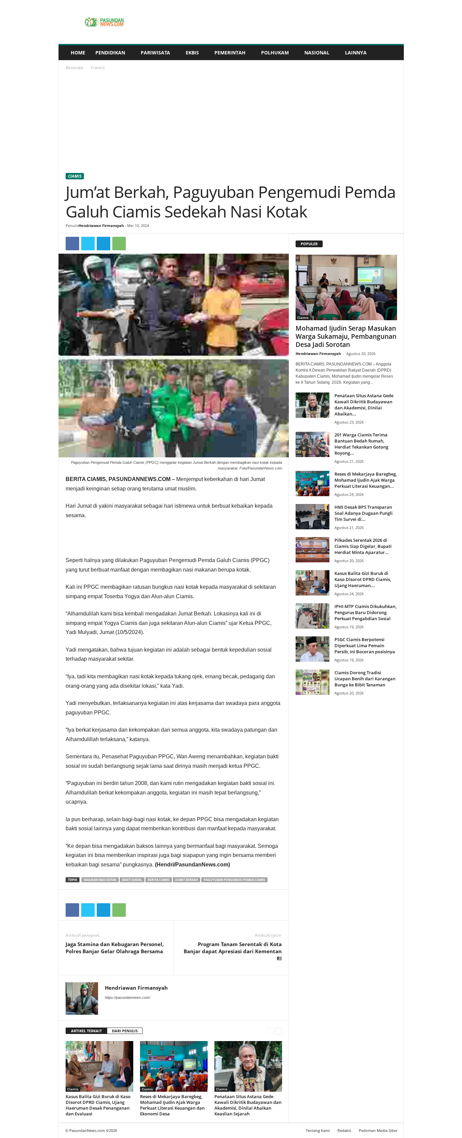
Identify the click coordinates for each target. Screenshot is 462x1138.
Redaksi (344, 1130)
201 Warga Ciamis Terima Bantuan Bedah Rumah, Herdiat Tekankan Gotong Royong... (361, 444)
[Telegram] (103, 243)
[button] (393, 52)
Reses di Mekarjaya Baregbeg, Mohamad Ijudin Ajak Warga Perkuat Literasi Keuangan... (365, 480)
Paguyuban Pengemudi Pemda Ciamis (234, 880)
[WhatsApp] (119, 243)
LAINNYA (356, 52)
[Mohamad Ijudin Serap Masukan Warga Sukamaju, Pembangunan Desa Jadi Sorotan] (346, 287)
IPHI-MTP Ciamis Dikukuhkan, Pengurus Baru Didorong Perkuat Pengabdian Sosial (365, 612)
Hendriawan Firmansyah (101, 225)
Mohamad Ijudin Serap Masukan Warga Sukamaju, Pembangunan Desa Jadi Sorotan (346, 336)
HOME (78, 52)
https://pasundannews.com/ (127, 997)
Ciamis (75, 176)
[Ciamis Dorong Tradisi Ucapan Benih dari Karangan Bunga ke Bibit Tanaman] (312, 682)
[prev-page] (270, 1031)
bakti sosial (132, 880)
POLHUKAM (275, 52)
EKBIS (192, 52)
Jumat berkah (186, 880)
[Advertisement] (231, 123)
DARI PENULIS (125, 1030)
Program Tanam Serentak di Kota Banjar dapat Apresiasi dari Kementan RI (233, 951)
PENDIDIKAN (110, 52)
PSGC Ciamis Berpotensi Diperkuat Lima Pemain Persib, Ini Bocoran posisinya (364, 645)
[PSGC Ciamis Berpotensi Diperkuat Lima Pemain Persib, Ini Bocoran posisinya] (312, 649)
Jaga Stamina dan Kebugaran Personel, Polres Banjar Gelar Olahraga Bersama (115, 948)
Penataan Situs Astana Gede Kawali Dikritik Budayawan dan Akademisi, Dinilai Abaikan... (363, 405)
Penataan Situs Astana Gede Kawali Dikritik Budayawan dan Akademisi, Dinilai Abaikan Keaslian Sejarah (247, 1105)
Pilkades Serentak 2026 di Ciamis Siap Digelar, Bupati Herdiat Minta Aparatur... (363, 546)
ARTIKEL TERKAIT (86, 1030)
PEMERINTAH (230, 52)
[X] (88, 243)
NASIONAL (316, 52)
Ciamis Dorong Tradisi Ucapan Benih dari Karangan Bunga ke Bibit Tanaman (364, 678)
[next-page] (278, 1031)
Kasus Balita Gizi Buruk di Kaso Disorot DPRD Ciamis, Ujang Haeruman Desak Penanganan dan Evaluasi (98, 1105)
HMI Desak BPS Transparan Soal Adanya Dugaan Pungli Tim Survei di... (363, 513)
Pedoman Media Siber (378, 1130)
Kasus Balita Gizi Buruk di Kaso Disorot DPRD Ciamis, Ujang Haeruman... (362, 579)
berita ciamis (158, 880)
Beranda (74, 68)
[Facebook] (72, 243)
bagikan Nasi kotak (100, 880)
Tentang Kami (318, 1130)
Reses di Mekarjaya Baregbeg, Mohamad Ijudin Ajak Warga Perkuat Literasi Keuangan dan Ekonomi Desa (172, 1105)
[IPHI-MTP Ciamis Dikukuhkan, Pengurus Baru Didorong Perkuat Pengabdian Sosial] (312, 616)
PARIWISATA (155, 52)
